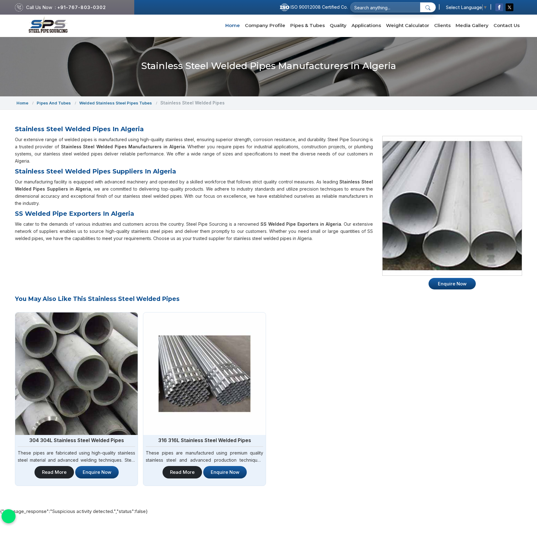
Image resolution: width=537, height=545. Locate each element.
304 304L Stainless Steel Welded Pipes (76, 440)
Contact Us (506, 25)
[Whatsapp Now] (9, 516)
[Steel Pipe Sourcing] (48, 25)
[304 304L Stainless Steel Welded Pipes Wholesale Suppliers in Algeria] (76, 373)
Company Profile (265, 25)
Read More (54, 472)
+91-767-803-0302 (81, 7)
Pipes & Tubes (307, 25)
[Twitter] (509, 7)
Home (232, 25)
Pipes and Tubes (54, 102)
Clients (442, 25)
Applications (366, 25)
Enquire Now (97, 472)
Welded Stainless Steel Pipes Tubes (115, 102)
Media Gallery (472, 25)
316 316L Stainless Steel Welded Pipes (204, 440)
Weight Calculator (407, 25)
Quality (338, 25)
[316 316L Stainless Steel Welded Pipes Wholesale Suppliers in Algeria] (204, 373)
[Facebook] (499, 7)
